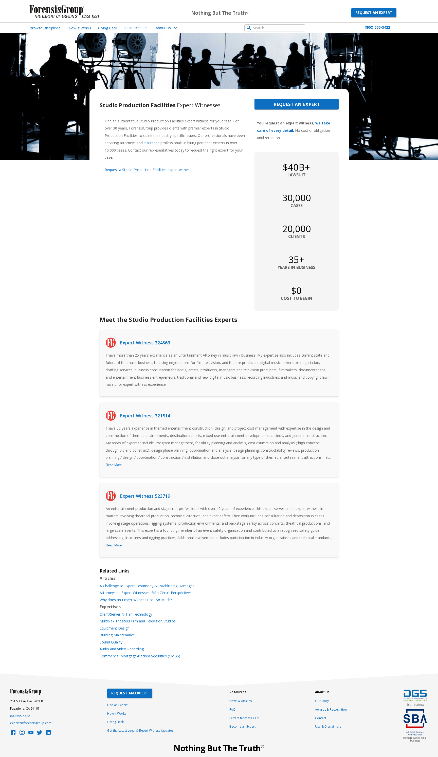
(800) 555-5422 (377, 27)
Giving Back (107, 28)
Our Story (322, 701)
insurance (151, 142)
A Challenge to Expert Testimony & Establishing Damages (147, 586)
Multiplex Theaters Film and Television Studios (138, 621)
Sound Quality (111, 642)
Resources (132, 27)
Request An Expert (129, 693)
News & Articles (240, 701)
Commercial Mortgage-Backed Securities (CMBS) (140, 656)
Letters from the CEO (244, 718)
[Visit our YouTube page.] (31, 733)
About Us (163, 27)
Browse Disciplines (45, 28)
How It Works (80, 28)
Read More (114, 465)
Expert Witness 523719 (145, 496)
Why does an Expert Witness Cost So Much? (136, 600)
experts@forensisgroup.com (30, 723)
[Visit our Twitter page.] (39, 733)
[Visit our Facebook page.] (13, 733)
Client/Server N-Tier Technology (126, 614)
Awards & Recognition (331, 709)
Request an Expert (373, 12)
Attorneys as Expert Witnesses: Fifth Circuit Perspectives (146, 592)
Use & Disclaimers (328, 726)
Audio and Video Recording (122, 649)
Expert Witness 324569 (145, 343)
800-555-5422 (20, 716)
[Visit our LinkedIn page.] (48, 733)
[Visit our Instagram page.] (22, 733)
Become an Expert (242, 726)
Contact (320, 718)
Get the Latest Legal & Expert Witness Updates (140, 730)
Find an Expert (117, 705)
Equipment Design (115, 628)
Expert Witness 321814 (145, 416)
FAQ (232, 709)
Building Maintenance (117, 635)
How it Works (116, 713)
